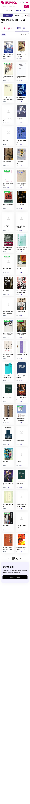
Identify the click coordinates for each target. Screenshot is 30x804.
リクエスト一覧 (8, 15)
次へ (21, 558)
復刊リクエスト (20, 10)
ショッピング (9, 10)
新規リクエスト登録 (15, 577)
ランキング (17, 15)
